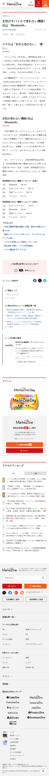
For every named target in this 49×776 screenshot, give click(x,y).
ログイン (26, 451)
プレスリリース (12, 294)
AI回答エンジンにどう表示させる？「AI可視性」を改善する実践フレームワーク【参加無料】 (25, 322)
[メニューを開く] (3, 3)
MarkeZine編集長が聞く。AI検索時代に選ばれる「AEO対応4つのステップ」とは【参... (25, 310)
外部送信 (13, 759)
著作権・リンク (15, 735)
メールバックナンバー (26, 438)
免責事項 (13, 745)
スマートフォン (20, 34)
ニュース (6, 609)
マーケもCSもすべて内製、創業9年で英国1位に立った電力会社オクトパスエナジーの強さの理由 (25, 494)
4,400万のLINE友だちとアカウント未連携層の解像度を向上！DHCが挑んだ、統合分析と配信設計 (26, 549)
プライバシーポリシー (17, 755)
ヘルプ (12, 732)
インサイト (6, 644)
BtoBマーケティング (33, 629)
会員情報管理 (14, 742)
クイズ (28, 662)
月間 (35, 473)
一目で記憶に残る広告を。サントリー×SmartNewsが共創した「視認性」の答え (26, 502)
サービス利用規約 (15, 752)
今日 (13, 473)
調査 (27, 657)
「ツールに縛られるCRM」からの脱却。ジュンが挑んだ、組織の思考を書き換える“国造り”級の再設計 (26, 480)
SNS (27, 639)
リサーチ (5, 34)
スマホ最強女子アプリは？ (15, 249)
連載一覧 (5, 667)
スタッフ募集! (14, 739)
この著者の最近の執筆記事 (25, 361)
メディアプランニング (34, 644)
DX (3, 629)
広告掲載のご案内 (13, 599)
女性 (12, 34)
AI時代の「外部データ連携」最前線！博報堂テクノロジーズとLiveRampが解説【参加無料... (25, 316)
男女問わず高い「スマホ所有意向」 (19, 245)
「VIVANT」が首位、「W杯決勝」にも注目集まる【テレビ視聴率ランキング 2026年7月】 (25, 487)
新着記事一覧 (8, 617)
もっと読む (9, 326)
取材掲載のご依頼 (36, 599)
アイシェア (11, 298)
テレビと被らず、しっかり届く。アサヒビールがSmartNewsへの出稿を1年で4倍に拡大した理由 (24, 534)
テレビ (4, 634)
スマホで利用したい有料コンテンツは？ (21, 241)
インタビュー (7, 657)
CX (27, 634)
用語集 (5, 683)
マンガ (4, 662)
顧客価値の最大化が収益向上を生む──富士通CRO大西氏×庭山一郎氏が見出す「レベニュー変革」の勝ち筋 (26, 518)
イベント (6, 676)
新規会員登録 (25, 445)
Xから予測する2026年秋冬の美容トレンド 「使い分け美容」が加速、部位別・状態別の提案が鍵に (26, 509)
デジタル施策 (7, 639)
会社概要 (13, 749)
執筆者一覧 (30, 667)
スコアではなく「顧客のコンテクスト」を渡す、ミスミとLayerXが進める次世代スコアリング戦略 (26, 526)
